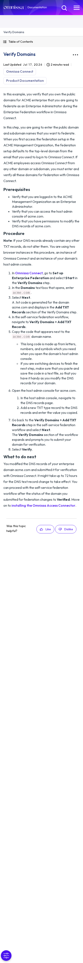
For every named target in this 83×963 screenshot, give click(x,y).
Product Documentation (25, 81)
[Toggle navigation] (76, 7)
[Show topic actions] (75, 55)
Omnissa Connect (19, 71)
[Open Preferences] (6, 955)
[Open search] (64, 7)
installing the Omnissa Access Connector (43, 505)
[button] (41, 41)
